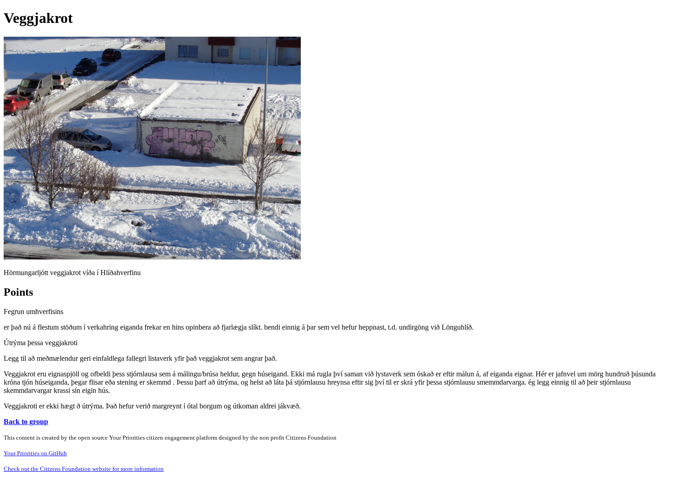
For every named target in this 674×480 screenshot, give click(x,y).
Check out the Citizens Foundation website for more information (84, 468)
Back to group (26, 421)
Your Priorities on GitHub (35, 453)
